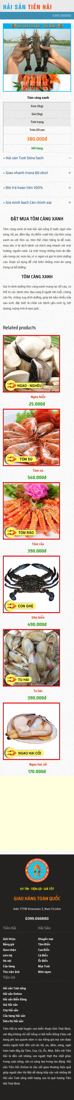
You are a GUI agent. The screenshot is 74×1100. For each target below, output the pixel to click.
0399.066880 (61, 15)
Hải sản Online (12, 993)
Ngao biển (38, 397)
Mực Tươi (44, 966)
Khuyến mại (45, 938)
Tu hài (38, 691)
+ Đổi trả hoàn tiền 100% (23, 187)
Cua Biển (44, 949)
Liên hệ (7, 955)
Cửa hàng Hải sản (14, 1015)
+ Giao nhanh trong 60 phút (25, 172)
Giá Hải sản (10, 1004)
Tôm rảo (38, 544)
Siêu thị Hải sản (13, 1021)
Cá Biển (43, 955)
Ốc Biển (43, 960)
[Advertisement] (37, 813)
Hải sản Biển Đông (15, 999)
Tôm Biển (44, 944)
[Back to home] (27, 7)
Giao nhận (9, 949)
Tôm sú (38, 470)
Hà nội (7, 960)
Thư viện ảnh (11, 971)
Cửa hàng (9, 966)
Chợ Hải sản (10, 1010)
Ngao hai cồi (38, 764)
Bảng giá (8, 944)
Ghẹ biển (38, 617)
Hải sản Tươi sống (14, 988)
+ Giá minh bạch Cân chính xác (27, 202)
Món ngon (44, 971)
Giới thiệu (9, 938)
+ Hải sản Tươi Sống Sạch (23, 157)
